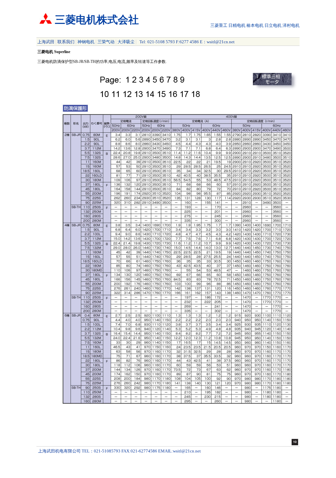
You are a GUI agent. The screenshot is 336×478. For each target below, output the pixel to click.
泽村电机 (291, 25)
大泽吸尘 (126, 41)
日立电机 (273, 25)
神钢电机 (85, 41)
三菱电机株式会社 (97, 20)
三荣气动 (106, 41)
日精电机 (236, 25)
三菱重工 (218, 25)
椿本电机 (254, 25)
